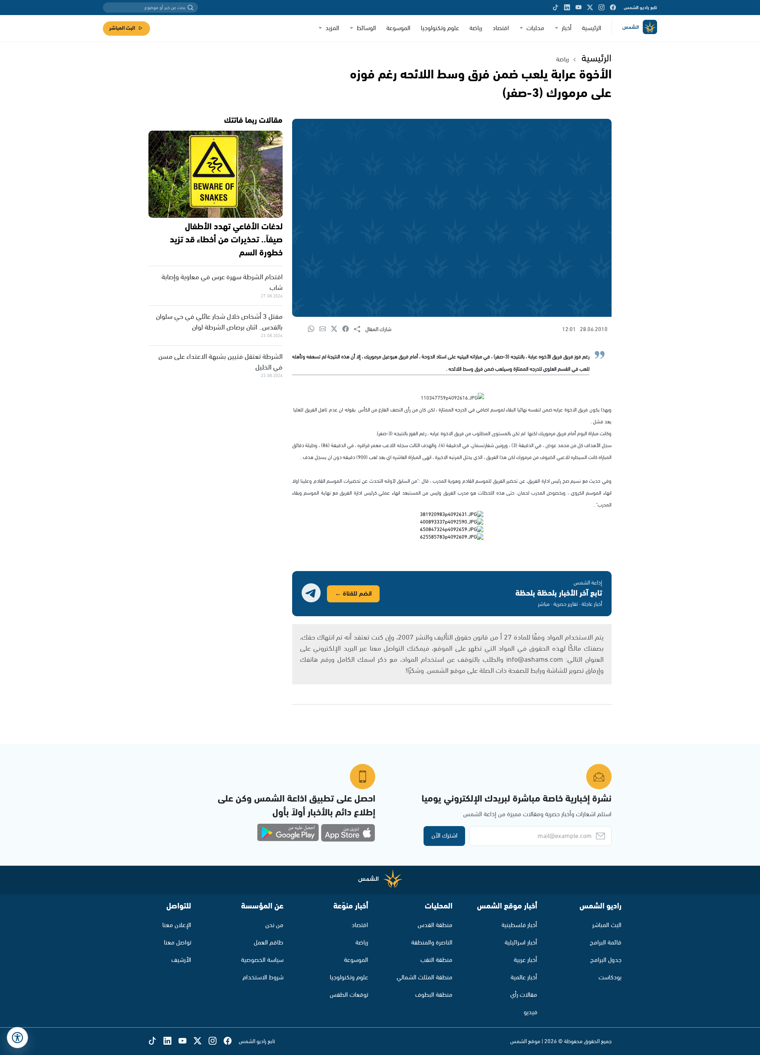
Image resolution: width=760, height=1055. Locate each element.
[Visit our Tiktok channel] (556, 7)
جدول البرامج (605, 960)
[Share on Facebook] (348, 329)
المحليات (438, 906)
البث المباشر (122, 28)
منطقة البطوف (433, 995)
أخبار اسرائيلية (521, 942)
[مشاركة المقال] (359, 329)
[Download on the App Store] (348, 833)
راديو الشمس (600, 906)
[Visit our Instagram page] (601, 7)
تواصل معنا (177, 942)
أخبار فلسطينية (519, 925)
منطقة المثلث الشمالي (424, 977)
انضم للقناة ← (353, 593)
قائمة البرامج (605, 942)
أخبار (567, 28)
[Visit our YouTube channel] (578, 7)
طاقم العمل (268, 942)
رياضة (475, 28)
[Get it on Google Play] (288, 833)
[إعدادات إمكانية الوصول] (17, 1037)
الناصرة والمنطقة (431, 942)
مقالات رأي (523, 995)
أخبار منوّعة (350, 906)
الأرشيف (181, 960)
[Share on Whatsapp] (313, 329)
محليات (535, 28)
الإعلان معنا (176, 925)
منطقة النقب (436, 960)
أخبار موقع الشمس (507, 906)
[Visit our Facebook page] (613, 7)
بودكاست (609, 977)
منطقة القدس (435, 925)
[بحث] (190, 7)
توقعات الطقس (349, 995)
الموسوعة (398, 28)
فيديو (530, 1012)
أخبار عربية (525, 960)
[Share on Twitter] (336, 329)
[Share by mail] (325, 329)
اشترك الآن (444, 835)
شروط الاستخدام (263, 977)
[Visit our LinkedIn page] (567, 7)
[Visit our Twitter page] (590, 7)
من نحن (274, 925)
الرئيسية (591, 28)
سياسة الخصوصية (262, 960)
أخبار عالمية (524, 977)
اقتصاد (500, 28)
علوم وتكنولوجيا (440, 28)
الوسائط (366, 28)
